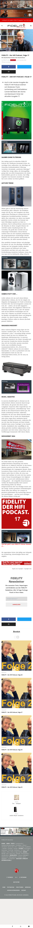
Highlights (13, 855)
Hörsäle (18, 853)
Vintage (16, 848)
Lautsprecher (19, 843)
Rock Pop (12, 853)
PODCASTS (13, 60)
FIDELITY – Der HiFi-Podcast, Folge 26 (12, 749)
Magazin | (19, 858)
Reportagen (27, 848)
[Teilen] (9, 66)
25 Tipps (23, 850)
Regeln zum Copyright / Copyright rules (21, 568)
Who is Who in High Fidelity (14, 852)
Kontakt (23, 890)
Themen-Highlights (23, 855)
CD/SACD (4, 846)
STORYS (21, 848)
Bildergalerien (13, 857)
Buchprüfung (24, 853)
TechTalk (10, 850)
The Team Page (10, 887)
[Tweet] (24, 66)
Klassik (3, 853)
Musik (25, 852)
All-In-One (11, 846)
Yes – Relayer (16, 802)
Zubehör (10, 848)
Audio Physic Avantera (16, 814)
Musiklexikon (5, 855)
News (8, 843)
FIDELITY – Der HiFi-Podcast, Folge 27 (12, 712)
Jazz (7, 853)
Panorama (4, 850)
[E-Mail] (9, 72)
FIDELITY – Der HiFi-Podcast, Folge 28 (12, 675)
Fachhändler (11, 858)
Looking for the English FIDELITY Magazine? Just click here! (16, 20)
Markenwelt (5, 857)
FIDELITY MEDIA (19, 887)
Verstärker (19, 845)
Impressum (28, 887)
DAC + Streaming (19, 846)
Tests (13, 843)
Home (3, 843)
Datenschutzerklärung (13, 890)
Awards (20, 857)
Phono (24, 845)
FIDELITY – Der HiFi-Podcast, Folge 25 (12, 787)
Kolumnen (17, 850)
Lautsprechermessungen (8, 845)
